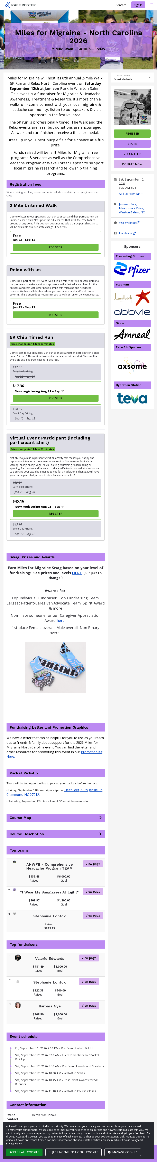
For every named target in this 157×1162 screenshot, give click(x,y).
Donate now (132, 164)
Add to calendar (130, 194)
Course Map (20, 818)
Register (132, 133)
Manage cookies (124, 1152)
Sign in (138, 5)
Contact (121, 5)
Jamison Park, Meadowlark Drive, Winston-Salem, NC (132, 208)
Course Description (27, 834)
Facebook (126, 233)
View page (93, 864)
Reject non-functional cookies (73, 1152)
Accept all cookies (24, 1152)
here (61, 620)
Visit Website (128, 223)
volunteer (132, 154)
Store (132, 144)
